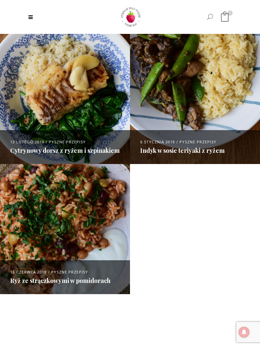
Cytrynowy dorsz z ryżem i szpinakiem (65, 150)
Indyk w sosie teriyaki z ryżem (182, 150)
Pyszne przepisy (67, 141)
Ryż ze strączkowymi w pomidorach (60, 281)
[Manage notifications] (244, 332)
